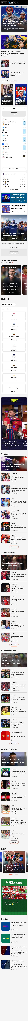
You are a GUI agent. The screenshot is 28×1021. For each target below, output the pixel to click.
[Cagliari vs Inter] (14, 130)
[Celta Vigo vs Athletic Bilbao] (14, 155)
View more (11, 292)
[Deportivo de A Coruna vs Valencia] (14, 122)
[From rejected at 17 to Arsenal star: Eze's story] (7, 94)
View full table (14, 189)
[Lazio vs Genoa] (14, 138)
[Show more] (24, 156)
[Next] (24, 109)
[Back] (3, 109)
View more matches (14, 168)
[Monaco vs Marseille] (14, 147)
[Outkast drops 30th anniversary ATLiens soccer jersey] (14, 19)
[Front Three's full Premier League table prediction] (21, 94)
